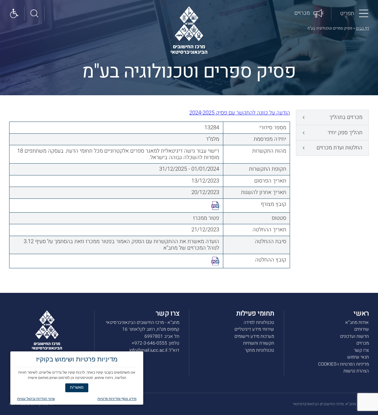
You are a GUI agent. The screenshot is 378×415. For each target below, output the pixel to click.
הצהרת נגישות (356, 371)
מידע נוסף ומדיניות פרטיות (116, 399)
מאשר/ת (77, 387)
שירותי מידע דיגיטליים (254, 329)
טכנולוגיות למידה (259, 322)
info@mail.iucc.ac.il (148, 350)
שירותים (361, 329)
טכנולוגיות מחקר (259, 350)
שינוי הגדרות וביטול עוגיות (36, 399)
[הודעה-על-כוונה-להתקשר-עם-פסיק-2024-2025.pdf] (215, 205)
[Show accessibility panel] (14, 13)
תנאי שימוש (358, 357)
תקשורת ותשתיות (258, 343)
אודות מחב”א (357, 322)
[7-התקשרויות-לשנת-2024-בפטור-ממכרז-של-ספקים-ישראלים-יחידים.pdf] (215, 261)
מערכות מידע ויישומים (254, 336)
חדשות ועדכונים (354, 336)
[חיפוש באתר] (35, 13)
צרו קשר (361, 350)
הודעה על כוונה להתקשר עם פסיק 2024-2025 (239, 113)
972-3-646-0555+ (149, 343)
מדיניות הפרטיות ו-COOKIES (343, 364)
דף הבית (362, 28)
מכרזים (362, 343)
